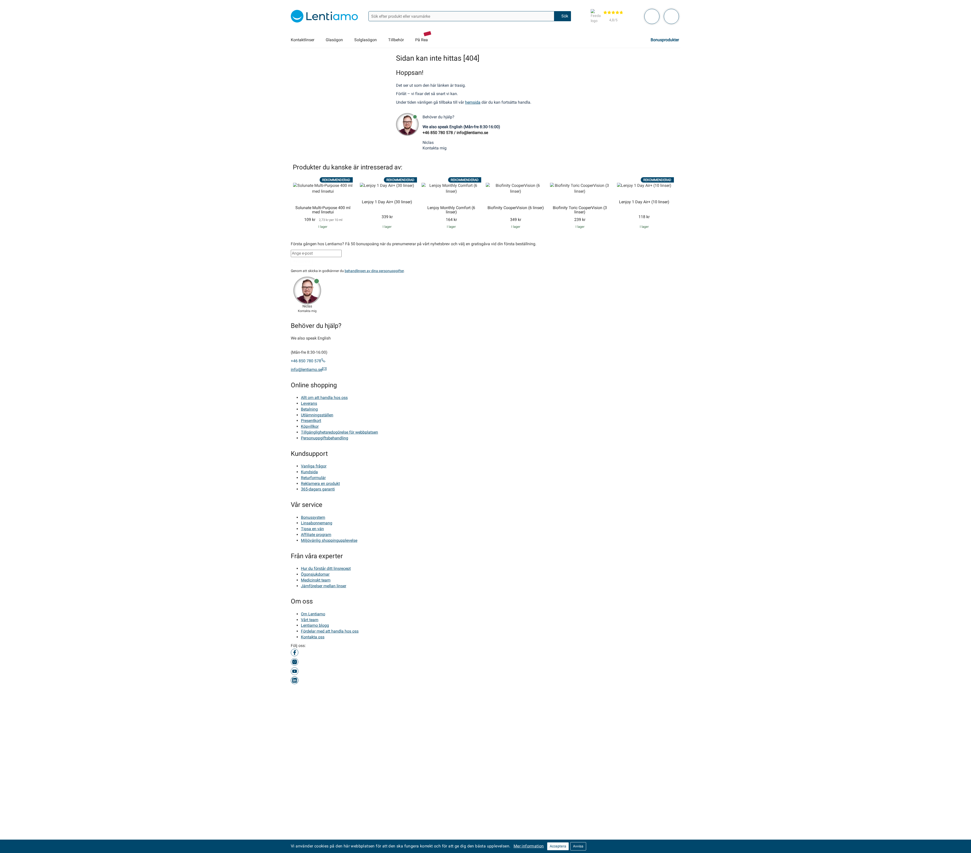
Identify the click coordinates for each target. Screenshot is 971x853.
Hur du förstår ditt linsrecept (326, 568)
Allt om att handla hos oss (324, 397)
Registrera (302, 261)
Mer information (529, 846)
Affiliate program (316, 534)
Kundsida (309, 471)
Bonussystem (313, 517)
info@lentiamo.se (472, 132)
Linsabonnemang (316, 523)
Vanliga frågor (313, 466)
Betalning (309, 409)
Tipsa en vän (312, 528)
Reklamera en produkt (320, 483)
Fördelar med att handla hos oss (330, 631)
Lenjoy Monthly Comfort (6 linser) (451, 210)
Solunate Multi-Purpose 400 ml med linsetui (322, 210)
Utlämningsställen (317, 414)
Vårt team (309, 619)
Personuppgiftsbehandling (324, 438)
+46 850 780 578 (438, 132)
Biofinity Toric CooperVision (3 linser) (580, 210)
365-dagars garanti (318, 489)
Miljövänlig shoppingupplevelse (329, 540)
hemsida (472, 102)
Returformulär (313, 477)
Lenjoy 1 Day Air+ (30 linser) (387, 202)
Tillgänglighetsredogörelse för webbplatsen (339, 432)
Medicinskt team (315, 580)
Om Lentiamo (313, 614)
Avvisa (578, 846)
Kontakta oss (312, 637)
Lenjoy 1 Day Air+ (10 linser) (644, 202)
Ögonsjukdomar (315, 574)
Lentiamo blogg (315, 625)
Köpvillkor (310, 426)
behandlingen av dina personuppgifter (374, 271)
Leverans (309, 403)
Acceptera (558, 846)
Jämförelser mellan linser (323, 585)
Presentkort (311, 420)
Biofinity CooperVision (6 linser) (516, 208)
